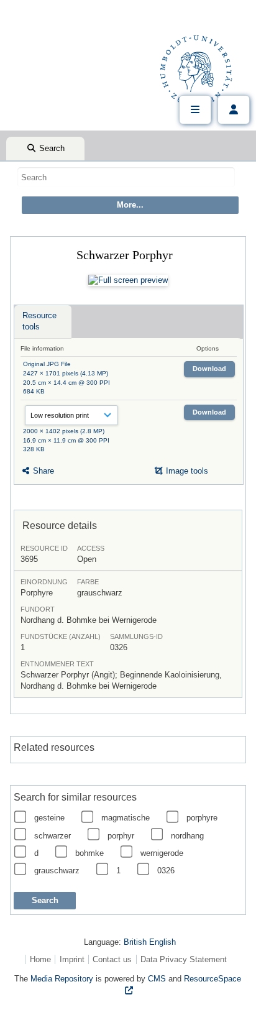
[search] (126, 177)
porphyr (120, 835)
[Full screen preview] (128, 280)
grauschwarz (57, 870)
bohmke (89, 853)
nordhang (187, 835)
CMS (157, 978)
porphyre (201, 817)
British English (150, 942)
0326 (166, 870)
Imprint (72, 959)
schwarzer (52, 835)
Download (209, 368)
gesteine (49, 817)
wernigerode (161, 853)
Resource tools (39, 321)
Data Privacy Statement (183, 959)
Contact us (112, 959)
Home (40, 959)
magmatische (125, 817)
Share (42, 471)
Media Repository (61, 978)
